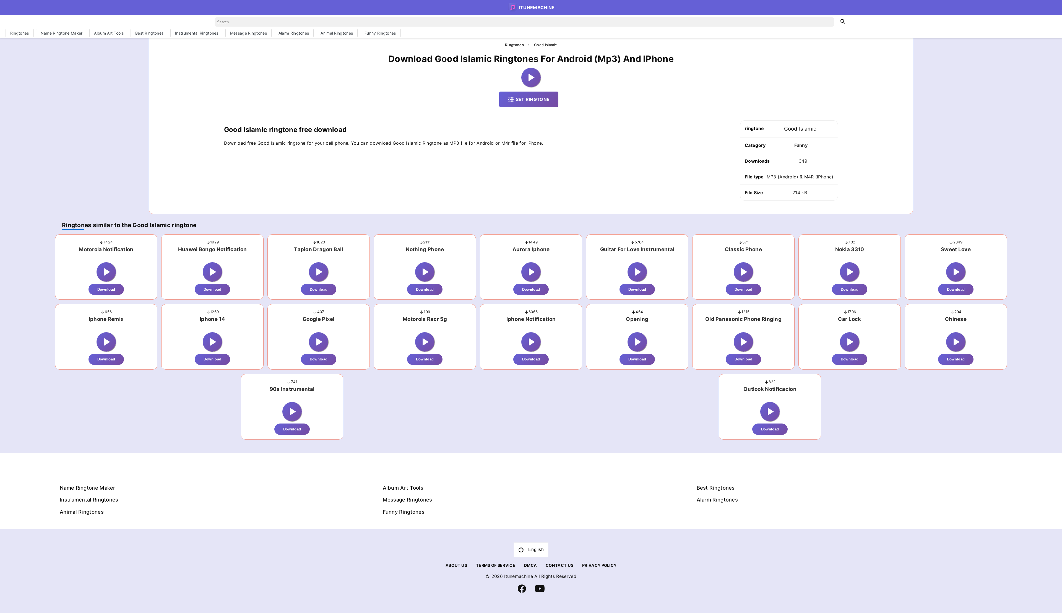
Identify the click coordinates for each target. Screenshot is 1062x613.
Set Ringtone (533, 99)
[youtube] (540, 592)
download (106, 289)
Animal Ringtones (337, 33)
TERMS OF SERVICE (495, 565)
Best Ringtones (149, 33)
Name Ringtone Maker (62, 33)
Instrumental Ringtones (196, 33)
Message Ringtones (248, 33)
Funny (801, 145)
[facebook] (522, 591)
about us (456, 565)
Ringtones (19, 33)
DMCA (530, 565)
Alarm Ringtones (293, 33)
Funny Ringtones (380, 33)
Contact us (559, 565)
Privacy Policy (599, 565)
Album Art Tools (109, 33)
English (536, 549)
